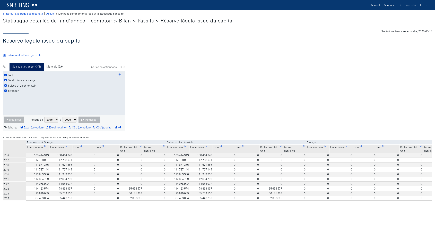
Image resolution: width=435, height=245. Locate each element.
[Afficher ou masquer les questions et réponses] (119, 75)
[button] (6, 67)
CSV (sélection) (81, 127)
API (119, 127)
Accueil (375, 5)
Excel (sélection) (33, 127)
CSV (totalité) (103, 127)
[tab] (23, 55)
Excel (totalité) (57, 127)
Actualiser (91, 119)
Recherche (409, 5)
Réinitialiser (14, 119)
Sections (389, 5)
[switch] (11, 75)
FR (421, 5)
